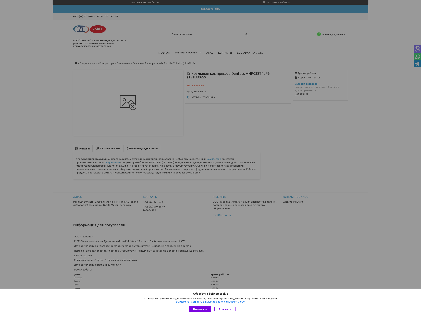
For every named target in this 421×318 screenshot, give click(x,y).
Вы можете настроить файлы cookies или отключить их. (209, 301)
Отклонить (225, 309)
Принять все (200, 309)
